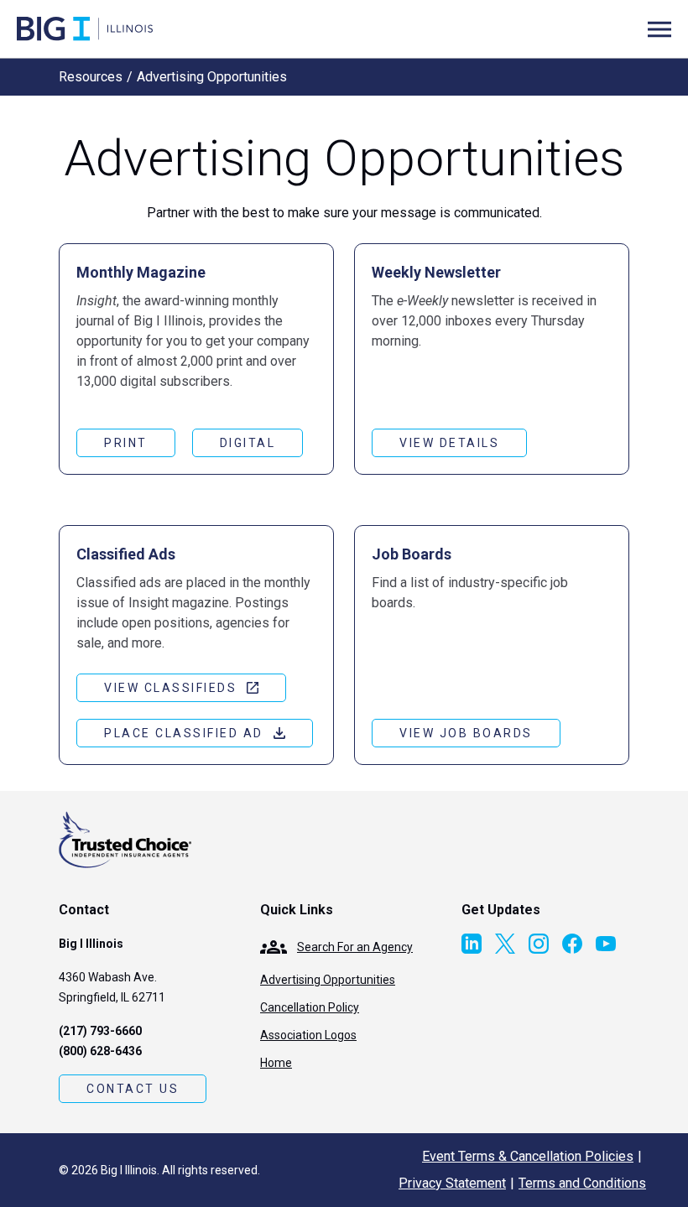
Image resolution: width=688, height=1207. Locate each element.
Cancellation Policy (309, 1007)
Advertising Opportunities (327, 979)
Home (276, 1062)
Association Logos (308, 1035)
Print (126, 443)
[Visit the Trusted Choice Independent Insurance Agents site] (125, 839)
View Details (449, 443)
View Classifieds (170, 688)
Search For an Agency (355, 947)
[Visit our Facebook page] (572, 944)
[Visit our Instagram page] (539, 944)
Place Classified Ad (183, 733)
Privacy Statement (452, 1183)
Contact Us (132, 1088)
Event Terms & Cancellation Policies (527, 1156)
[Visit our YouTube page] (606, 944)
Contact (84, 910)
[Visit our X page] (505, 944)
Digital (248, 443)
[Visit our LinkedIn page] (471, 944)
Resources (90, 77)
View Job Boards (466, 733)
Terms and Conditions (582, 1183)
